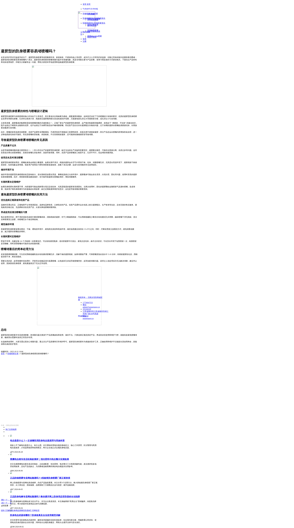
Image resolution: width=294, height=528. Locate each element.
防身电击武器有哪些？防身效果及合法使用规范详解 (35, 515)
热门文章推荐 (11, 429)
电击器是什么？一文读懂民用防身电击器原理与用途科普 (37, 440)
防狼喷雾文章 (12, 354)
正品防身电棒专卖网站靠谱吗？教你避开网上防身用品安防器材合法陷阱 (45, 496)
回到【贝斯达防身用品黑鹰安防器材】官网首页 (20, 510)
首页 (3, 354)
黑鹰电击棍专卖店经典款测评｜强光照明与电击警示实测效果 (39, 459)
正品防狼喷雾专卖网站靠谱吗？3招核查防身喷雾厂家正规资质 (40, 478)
